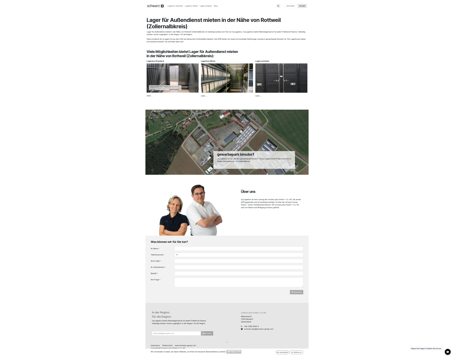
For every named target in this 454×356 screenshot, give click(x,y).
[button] (278, 6)
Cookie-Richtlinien (234, 352)
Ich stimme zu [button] (296, 352)
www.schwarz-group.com (185, 345)
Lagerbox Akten (208, 61)
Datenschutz (167, 345)
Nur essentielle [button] (282, 352)
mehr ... (150, 96)
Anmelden (290, 6)
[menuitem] (175, 6)
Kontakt (302, 6)
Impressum (155, 345)
